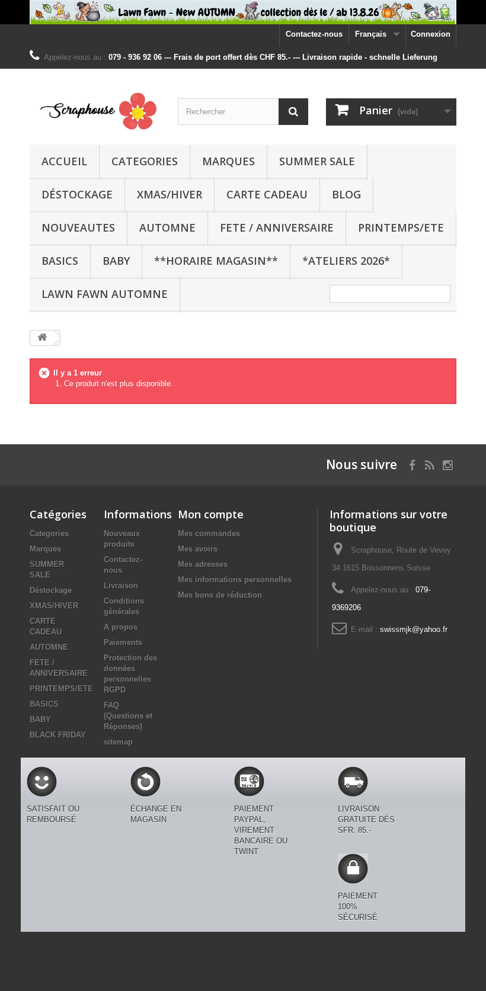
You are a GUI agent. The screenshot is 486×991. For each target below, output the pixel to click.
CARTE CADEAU (267, 194)
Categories (144, 161)
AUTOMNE (167, 227)
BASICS (59, 261)
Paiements (123, 642)
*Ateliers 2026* (346, 261)
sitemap (118, 741)
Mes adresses (203, 564)
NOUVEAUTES (78, 227)
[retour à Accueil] (42, 338)
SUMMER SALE (317, 161)
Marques (228, 161)
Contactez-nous (314, 34)
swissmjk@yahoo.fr (413, 629)
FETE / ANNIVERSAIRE (277, 227)
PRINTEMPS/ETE (401, 227)
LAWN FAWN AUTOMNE (104, 294)
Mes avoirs (198, 548)
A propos (121, 627)
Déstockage (77, 194)
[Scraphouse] (95, 111)
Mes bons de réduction (220, 595)
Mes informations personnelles (235, 579)
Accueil (64, 161)
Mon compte (211, 514)
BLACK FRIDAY (58, 734)
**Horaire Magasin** (216, 261)
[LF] (243, 12)
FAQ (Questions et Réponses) (128, 716)
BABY (116, 261)
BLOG (346, 194)
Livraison (121, 585)
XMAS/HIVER (169, 194)
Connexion (430, 34)
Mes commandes (209, 533)
